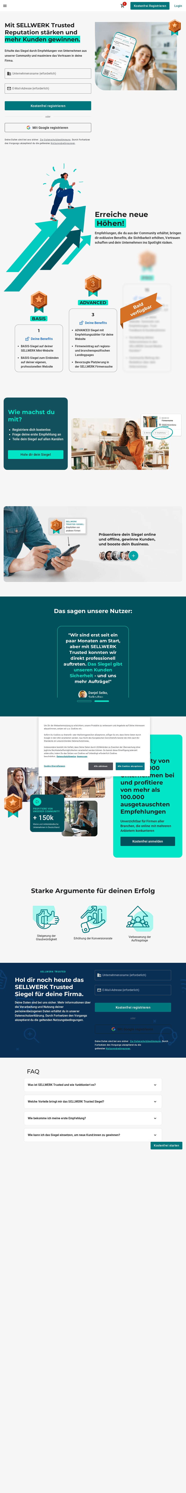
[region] (94, 746)
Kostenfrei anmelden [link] (147, 841)
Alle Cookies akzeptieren (130, 766)
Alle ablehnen (100, 766)
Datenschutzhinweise (66, 756)
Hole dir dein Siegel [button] (36, 454)
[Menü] (5, 6)
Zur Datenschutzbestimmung (55, 139)
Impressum (82, 756)
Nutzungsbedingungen (63, 143)
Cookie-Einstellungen (54, 766)
